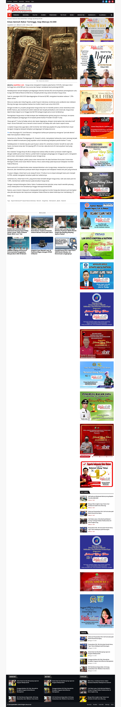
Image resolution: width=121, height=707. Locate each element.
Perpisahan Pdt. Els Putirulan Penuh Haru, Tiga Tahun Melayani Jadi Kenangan (100, 528)
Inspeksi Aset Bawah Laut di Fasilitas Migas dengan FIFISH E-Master (41, 252)
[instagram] (109, 1)
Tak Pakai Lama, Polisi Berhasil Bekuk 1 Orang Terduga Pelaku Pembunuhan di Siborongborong (99, 520)
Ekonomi (39, 201)
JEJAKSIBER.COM (15, 704)
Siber (32, 1)
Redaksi (15, 1)
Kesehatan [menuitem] (81, 15)
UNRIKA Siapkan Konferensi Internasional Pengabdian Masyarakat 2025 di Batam (17, 252)
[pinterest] (112, 1)
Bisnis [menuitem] (72, 15)
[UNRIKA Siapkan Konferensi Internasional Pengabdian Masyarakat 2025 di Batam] (18, 243)
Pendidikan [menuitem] (52, 15)
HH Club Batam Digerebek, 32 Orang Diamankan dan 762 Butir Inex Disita (99, 668)
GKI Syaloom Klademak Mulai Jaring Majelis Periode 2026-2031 (100, 497)
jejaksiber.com (12, 25)
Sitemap (28, 1)
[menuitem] (9, 15)
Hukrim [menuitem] (43, 15)
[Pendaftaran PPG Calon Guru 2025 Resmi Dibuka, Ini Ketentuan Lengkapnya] (66, 243)
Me (8, 133)
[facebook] (103, 1)
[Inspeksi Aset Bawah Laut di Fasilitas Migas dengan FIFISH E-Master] (42, 243)
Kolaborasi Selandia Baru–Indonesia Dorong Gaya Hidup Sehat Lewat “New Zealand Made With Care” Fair (17, 231)
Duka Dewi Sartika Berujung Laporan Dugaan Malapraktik (99, 652)
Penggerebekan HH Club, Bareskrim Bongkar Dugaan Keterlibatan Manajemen (100, 660)
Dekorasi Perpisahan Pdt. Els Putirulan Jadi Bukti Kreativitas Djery (100, 512)
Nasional (15, 18)
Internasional (52, 201)
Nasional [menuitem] (26, 15)
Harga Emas (45, 201)
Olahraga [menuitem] (102, 15)
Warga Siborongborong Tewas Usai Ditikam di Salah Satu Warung (98, 504)
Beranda (9, 1)
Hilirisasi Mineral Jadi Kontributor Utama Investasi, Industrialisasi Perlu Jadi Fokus (42, 230)
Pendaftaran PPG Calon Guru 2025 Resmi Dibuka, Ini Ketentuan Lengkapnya (65, 252)
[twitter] (106, 1)
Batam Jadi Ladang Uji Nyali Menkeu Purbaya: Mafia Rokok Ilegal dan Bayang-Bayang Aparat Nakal (65, 231)
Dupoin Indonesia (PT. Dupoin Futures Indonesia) (23, 201)
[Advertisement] (81, 8)
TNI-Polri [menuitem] (63, 15)
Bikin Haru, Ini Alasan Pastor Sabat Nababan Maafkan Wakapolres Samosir (99, 681)
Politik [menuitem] (35, 15)
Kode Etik (21, 1)
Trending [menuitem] (16, 15)
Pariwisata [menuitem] (91, 15)
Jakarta (58, 201)
